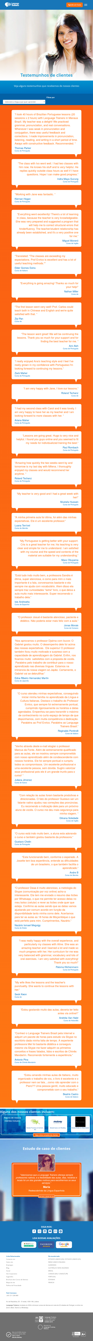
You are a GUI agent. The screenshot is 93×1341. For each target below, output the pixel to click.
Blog (7, 1268)
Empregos (9, 1265)
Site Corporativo (11, 1274)
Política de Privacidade (13, 1285)
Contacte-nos (10, 1259)
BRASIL (50, 1271)
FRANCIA (51, 1282)
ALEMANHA (52, 1265)
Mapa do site (10, 1282)
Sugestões (9, 1277)
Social (8, 1271)
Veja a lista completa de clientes (46, 1135)
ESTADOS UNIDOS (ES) (73, 1259)
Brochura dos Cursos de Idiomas (17, 1280)
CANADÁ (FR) (63, 1274)
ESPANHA (51, 1280)
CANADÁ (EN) (53, 1274)
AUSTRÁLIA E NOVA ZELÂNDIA (58, 1268)
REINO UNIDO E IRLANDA (56, 1262)
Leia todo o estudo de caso (46, 1196)
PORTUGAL (52, 1277)
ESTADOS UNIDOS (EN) (56, 1259)
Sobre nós (9, 1262)
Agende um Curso (74, 5)
